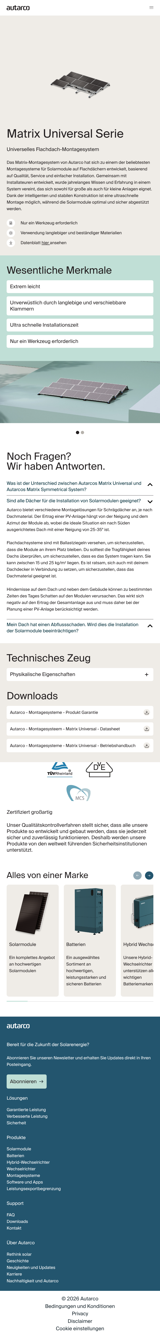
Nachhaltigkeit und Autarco (33, 1281)
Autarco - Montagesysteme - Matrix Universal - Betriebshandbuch (72, 745)
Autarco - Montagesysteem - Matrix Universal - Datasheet (65, 729)
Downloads (17, 1221)
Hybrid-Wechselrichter (28, 1162)
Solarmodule (19, 1149)
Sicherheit (16, 1123)
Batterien (15, 1155)
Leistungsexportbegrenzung (34, 1188)
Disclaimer (80, 1321)
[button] (77, 432)
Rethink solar (19, 1254)
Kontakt (14, 1228)
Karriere (14, 1274)
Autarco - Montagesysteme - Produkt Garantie (54, 712)
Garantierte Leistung (26, 1109)
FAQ (11, 1215)
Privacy (80, 1313)
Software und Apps (25, 1182)
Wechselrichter (21, 1169)
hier (46, 243)
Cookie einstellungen (80, 1328)
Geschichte (18, 1261)
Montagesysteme (23, 1175)
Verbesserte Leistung (27, 1116)
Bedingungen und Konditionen (80, 1306)
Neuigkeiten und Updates (31, 1267)
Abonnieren (23, 1081)
